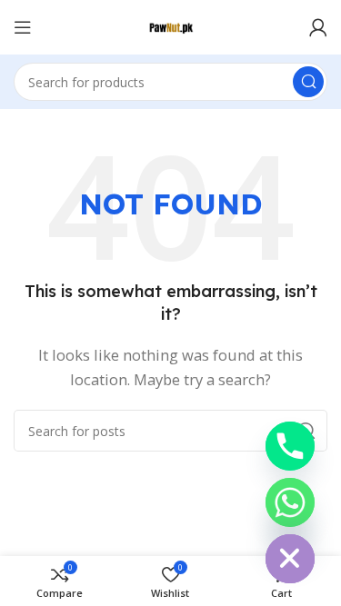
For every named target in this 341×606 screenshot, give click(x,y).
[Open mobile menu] (23, 27)
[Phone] (290, 446)
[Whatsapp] (290, 502)
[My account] (318, 27)
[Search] (308, 81)
